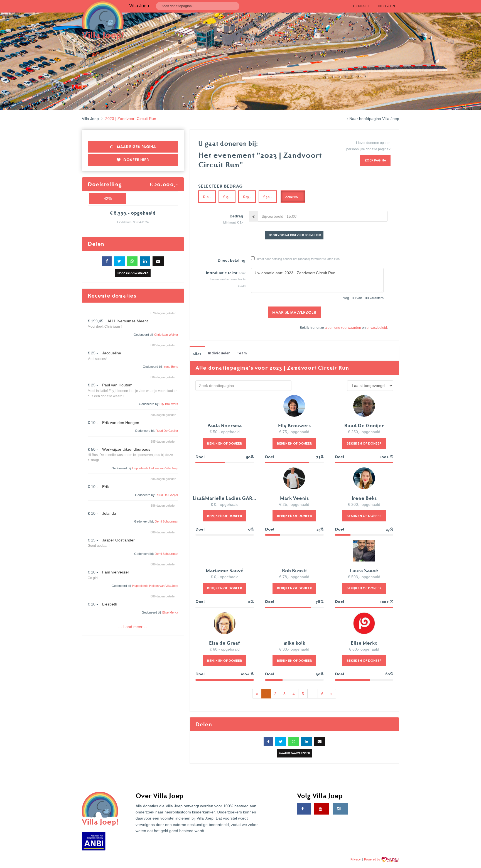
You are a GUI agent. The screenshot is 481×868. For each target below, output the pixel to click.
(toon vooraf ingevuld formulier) (294, 235)
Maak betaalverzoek (132, 272)
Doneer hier (136, 159)
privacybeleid (377, 328)
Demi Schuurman (166, 521)
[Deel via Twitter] (119, 261)
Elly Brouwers (168, 404)
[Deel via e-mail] (158, 261)
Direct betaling (232, 260)
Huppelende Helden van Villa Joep (155, 468)
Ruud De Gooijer (167, 430)
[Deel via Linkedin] (145, 261)
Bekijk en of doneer (224, 443)
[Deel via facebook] (107, 261)
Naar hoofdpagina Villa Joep (373, 118)
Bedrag (233, 219)
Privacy (355, 859)
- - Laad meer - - (133, 626)
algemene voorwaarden (343, 328)
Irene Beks (170, 366)
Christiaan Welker (166, 334)
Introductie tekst (221, 273)
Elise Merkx (170, 612)
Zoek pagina (375, 160)
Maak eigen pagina (136, 146)
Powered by (372, 859)
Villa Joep (90, 118)
